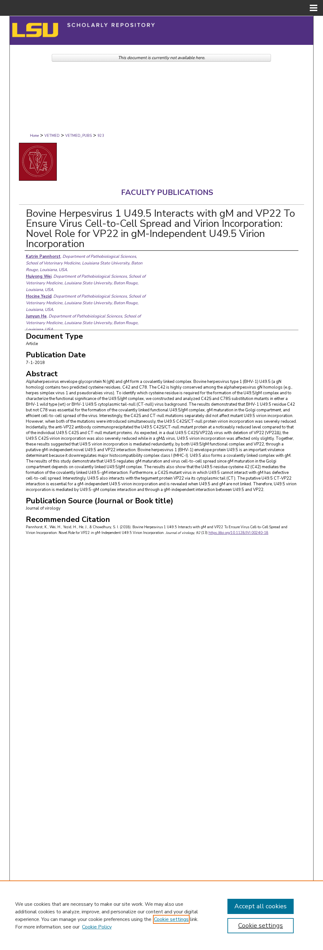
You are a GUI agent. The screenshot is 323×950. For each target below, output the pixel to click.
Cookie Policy (97, 926)
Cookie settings (171, 919)
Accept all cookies (260, 906)
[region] (161, 915)
